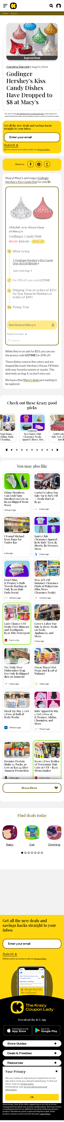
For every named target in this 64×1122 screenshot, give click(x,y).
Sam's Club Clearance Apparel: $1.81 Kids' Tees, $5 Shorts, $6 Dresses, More (46, 542)
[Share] (47, 164)
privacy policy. (27, 1084)
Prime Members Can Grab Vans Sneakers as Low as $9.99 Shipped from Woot (16, 499)
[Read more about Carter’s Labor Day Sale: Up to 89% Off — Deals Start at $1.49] (47, 481)
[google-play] (46, 1030)
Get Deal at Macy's (22, 325)
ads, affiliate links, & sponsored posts (31, 114)
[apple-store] (18, 1030)
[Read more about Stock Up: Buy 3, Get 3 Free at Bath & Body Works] (17, 700)
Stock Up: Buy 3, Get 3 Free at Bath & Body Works (16, 714)
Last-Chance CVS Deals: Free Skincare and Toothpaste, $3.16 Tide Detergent (17, 628)
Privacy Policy (43, 149)
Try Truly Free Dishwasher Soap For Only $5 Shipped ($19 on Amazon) (16, 671)
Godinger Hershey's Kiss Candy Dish (27, 179)
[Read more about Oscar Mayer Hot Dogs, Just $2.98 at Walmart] (47, 656)
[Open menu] (5, 6)
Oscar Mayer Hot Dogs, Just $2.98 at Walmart (45, 670)
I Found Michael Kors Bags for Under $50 (14, 539)
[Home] (13, 6)
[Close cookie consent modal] (56, 1071)
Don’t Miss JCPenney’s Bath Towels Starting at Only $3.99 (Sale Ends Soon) (15, 586)
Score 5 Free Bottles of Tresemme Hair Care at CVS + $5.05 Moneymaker (46, 765)
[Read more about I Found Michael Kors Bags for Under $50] (17, 525)
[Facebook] (30, 164)
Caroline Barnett (18, 67)
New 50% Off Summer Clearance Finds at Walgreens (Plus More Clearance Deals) (46, 586)
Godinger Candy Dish (25, 236)
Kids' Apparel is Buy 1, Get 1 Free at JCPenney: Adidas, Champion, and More (46, 717)
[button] (55, 1043)
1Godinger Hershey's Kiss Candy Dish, (33, 262)
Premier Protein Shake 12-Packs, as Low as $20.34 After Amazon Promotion (16, 765)
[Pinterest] (39, 164)
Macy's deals (31, 380)
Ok (32, 1097)
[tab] (11, 450)
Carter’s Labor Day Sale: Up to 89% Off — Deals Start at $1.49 (46, 497)
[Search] (51, 6)
